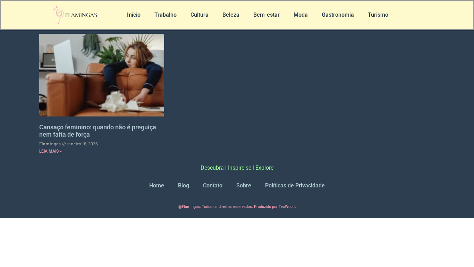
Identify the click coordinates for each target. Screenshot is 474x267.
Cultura (200, 14)
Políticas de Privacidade (295, 185)
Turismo (378, 14)
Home (156, 185)
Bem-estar (266, 14)
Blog (183, 185)
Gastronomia (338, 14)
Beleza (230, 14)
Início (134, 14)
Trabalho (165, 14)
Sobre (243, 185)
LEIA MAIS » (50, 151)
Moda (301, 14)
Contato (212, 185)
